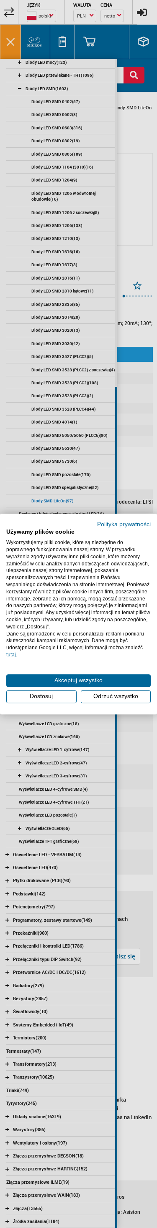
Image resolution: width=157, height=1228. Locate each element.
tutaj (11, 655)
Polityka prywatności (124, 524)
